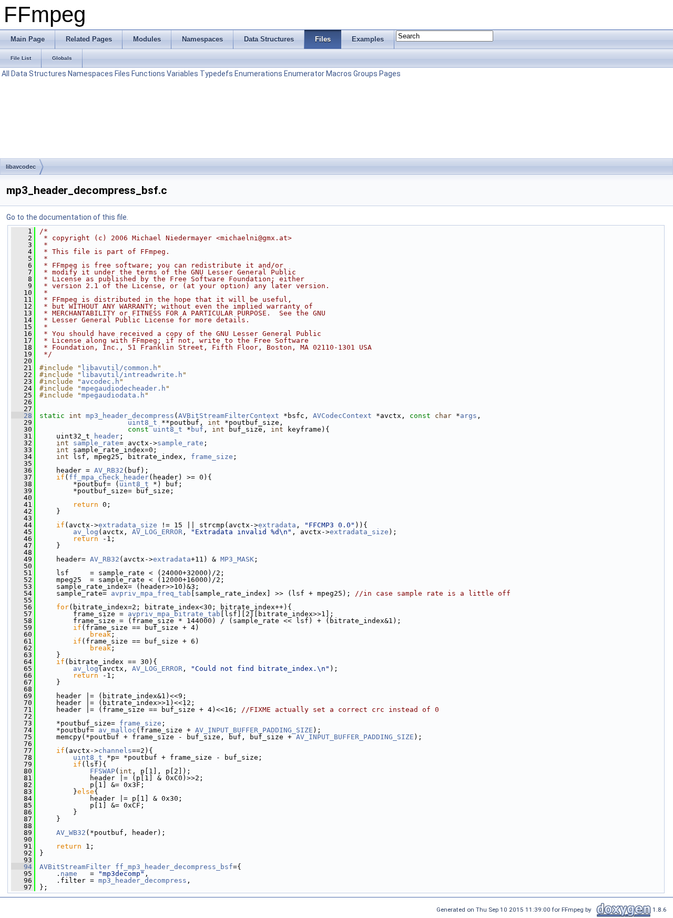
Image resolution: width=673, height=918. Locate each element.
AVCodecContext (342, 416)
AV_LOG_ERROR (157, 532)
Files (122, 73)
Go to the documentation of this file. (67, 217)
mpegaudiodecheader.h (123, 388)
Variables (182, 73)
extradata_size (127, 525)
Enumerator (304, 73)
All (5, 73)
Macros (339, 73)
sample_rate (96, 443)
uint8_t (142, 422)
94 (21, 867)
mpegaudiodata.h (113, 395)
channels (115, 750)
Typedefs (216, 73)
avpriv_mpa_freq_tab (151, 593)
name (68, 874)
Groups (365, 73)
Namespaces (90, 73)
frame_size (212, 457)
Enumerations (258, 73)
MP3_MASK (237, 559)
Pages (390, 73)
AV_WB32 (71, 833)
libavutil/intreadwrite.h (131, 375)
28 (21, 416)
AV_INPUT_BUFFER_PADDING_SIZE (254, 730)
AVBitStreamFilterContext (228, 416)
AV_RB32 (109, 470)
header (106, 436)
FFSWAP (102, 771)
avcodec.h (100, 381)
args (468, 416)
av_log (85, 532)
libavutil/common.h (119, 368)
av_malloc (117, 730)
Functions (148, 73)
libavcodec (21, 167)
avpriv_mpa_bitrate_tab (174, 614)
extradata (277, 525)
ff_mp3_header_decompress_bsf (174, 867)
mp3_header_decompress (130, 416)
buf (197, 429)
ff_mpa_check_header (109, 477)
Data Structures (38, 73)
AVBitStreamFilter (75, 867)
